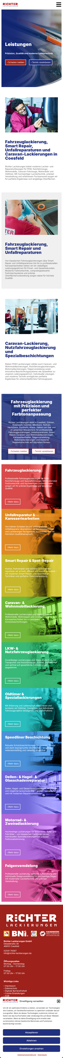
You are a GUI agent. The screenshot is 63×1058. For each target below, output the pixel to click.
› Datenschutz (10, 988)
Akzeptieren (31, 1032)
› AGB (6, 995)
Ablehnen (32, 1040)
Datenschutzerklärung (27, 1055)
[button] (58, 1001)
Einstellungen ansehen (32, 1048)
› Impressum (10, 986)
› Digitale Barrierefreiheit (15, 991)
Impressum (42, 1055)
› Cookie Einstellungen (14, 993)
